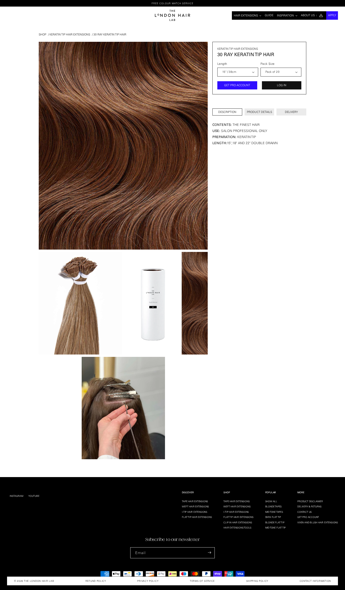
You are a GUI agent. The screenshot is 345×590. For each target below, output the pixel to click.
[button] (248, 15)
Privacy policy (147, 581)
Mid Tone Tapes (274, 512)
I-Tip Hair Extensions (194, 512)
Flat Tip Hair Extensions (197, 517)
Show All (271, 501)
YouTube (33, 496)
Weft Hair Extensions (195, 506)
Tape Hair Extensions (195, 501)
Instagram (16, 496)
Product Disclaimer (310, 501)
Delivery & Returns (309, 506)
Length (222, 63)
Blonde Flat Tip (274, 522)
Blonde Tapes (273, 506)
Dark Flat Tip (273, 517)
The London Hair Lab (39, 581)
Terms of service (202, 581)
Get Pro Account (308, 517)
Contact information (315, 581)
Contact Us (304, 512)
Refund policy (95, 581)
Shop (42, 34)
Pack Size (268, 63)
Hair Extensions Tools (237, 527)
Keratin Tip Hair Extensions (70, 34)
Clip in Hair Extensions (237, 522)
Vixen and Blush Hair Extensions (317, 522)
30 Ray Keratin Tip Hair (109, 34)
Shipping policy (257, 581)
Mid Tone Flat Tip (275, 527)
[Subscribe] (209, 552)
